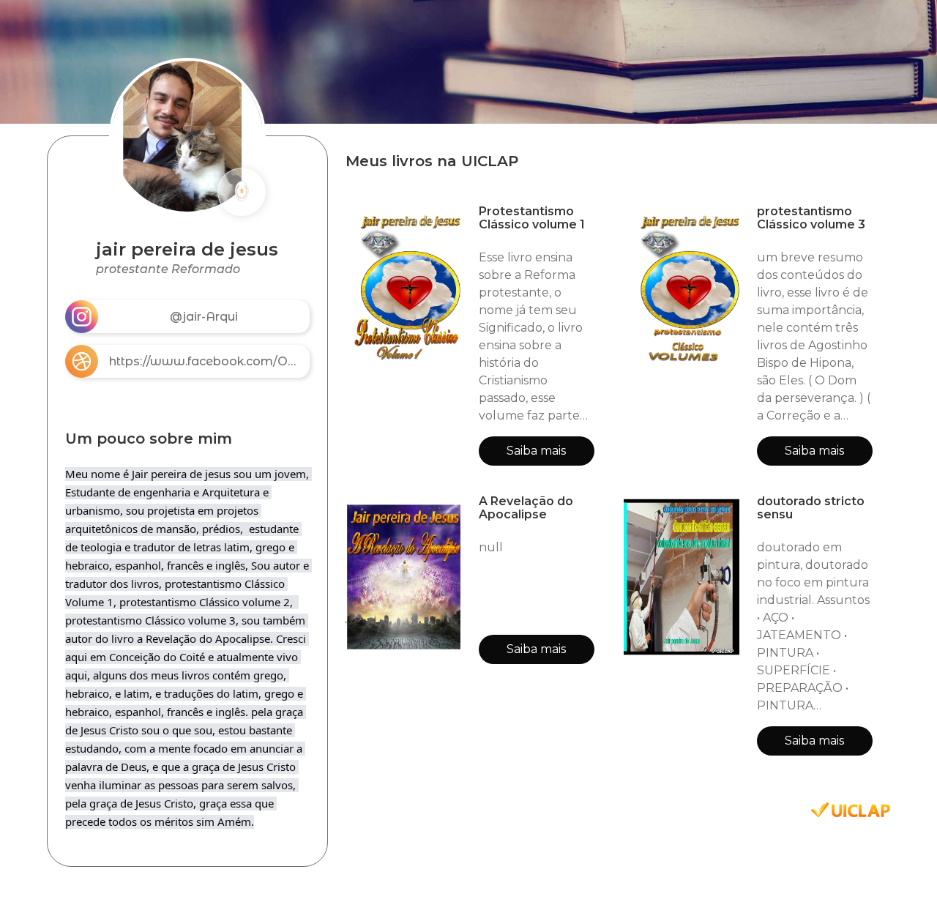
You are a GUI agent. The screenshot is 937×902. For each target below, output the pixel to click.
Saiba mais (536, 451)
